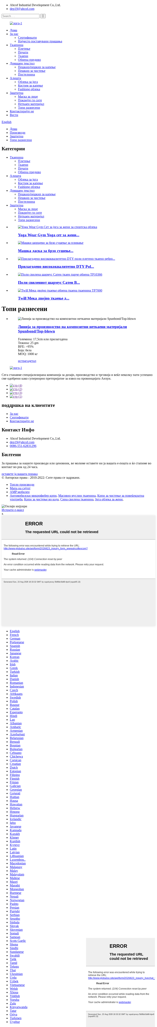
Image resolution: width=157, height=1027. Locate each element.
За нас (14, 34)
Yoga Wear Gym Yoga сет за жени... (48, 235)
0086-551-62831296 (23, 446)
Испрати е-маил (13, 510)
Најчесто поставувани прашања (40, 41)
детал (32, 361)
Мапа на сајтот (20, 488)
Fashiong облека (29, 89)
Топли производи (22, 484)
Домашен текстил (22, 63)
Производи (17, 132)
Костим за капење (30, 85)
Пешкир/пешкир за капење (37, 67)
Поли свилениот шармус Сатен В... (49, 282)
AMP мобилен (20, 492)
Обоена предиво (29, 59)
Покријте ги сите (30, 100)
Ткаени (23, 56)
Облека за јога (28, 82)
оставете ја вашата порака (20, 474)
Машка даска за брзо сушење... (45, 251)
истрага (23, 361)
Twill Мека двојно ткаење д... (43, 298)
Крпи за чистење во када (41, 499)
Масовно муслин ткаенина (77, 495)
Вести (14, 115)
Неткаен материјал (31, 104)
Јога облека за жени (109, 499)
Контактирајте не (22, 111)
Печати (23, 52)
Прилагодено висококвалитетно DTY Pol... (56, 266)
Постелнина (26, 74)
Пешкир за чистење (31, 70)
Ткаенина (16, 45)
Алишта (15, 78)
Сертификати (27, 37)
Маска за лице (28, 96)
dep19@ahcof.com (22, 8)
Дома (13, 30)
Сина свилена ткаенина (76, 499)
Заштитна (16, 93)
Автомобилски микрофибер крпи (33, 495)
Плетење (24, 48)
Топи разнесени (29, 107)
